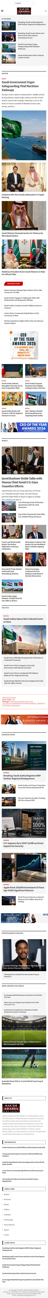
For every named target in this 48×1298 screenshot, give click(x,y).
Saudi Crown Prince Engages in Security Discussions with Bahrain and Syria (19, 667)
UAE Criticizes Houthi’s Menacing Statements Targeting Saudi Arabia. (34, 413)
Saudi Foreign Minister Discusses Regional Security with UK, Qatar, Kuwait (23, 682)
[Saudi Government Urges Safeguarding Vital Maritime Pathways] (9, 48)
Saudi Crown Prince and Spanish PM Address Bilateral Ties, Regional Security (21, 674)
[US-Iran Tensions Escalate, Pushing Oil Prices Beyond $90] (9, 801)
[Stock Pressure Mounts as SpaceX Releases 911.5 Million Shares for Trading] (9, 900)
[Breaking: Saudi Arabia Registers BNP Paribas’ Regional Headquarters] (9, 25)
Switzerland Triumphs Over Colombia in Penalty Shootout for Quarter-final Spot (21, 1011)
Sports (6, 1230)
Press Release (9, 1225)
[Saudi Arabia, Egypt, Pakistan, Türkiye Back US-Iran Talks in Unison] (12, 591)
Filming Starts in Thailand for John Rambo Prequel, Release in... (21, 975)
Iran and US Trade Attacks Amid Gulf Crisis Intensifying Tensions (12, 571)
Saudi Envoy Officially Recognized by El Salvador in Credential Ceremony (23, 659)
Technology (8, 1220)
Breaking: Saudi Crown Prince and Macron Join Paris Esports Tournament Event (31, 35)
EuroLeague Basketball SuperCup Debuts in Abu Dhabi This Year (23, 996)
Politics (7, 1210)
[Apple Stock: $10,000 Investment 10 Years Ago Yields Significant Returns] (24, 873)
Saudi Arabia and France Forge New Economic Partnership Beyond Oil (31, 786)
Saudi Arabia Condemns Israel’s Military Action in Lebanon (23, 307)
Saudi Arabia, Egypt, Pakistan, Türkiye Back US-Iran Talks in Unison (12, 598)
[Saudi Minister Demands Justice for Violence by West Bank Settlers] (24, 219)
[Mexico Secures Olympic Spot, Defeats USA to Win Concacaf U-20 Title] (24, 1031)
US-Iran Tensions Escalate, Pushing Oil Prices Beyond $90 (31, 799)
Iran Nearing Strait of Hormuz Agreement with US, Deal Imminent (30, 504)
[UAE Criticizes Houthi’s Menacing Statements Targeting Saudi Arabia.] (35, 404)
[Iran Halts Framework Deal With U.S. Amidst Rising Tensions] (9, 518)
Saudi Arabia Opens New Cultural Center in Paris (19, 1273)
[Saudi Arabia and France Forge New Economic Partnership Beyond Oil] (9, 789)
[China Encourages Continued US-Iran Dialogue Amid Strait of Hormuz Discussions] (35, 565)
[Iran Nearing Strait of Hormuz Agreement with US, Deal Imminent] (9, 506)
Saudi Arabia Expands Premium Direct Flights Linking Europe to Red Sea (35, 386)
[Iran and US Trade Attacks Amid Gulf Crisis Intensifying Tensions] (12, 564)
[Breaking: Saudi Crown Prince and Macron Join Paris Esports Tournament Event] (9, 37)
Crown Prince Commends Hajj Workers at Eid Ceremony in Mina (21, 314)
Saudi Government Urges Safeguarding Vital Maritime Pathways (29, 46)
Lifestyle (7, 1215)
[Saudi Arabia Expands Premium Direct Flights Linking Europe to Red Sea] (35, 376)
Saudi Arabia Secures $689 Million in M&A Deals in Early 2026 (23, 1147)
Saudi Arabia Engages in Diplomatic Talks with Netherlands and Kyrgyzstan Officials (22, 299)
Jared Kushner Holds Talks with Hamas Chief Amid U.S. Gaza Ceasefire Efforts (22, 482)
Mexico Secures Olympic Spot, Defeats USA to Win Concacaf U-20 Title (23, 291)
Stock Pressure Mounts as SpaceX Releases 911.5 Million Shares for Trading (31, 899)
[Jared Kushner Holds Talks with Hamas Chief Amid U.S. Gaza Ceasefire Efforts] (23, 474)
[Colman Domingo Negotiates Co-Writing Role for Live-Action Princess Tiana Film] (24, 955)
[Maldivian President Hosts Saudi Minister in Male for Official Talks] (24, 258)
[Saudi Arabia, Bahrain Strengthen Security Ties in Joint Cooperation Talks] (12, 376)
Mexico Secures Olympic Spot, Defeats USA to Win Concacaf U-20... (21, 1003)
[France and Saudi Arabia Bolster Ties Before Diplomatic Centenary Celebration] (12, 537)
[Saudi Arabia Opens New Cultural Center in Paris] (9, 59)
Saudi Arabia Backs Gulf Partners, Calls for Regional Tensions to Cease (12, 413)
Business (7, 1199)
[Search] (46, 11)
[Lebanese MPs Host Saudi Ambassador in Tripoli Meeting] (24, 181)
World (6, 1205)
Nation (6, 1194)
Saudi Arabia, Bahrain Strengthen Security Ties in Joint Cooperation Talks (12, 386)
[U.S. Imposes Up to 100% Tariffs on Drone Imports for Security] (24, 829)
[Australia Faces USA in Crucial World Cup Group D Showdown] (24, 1067)
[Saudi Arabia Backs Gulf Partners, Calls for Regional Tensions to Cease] (12, 404)
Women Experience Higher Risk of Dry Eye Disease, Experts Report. (24, 322)
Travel (6, 1235)
